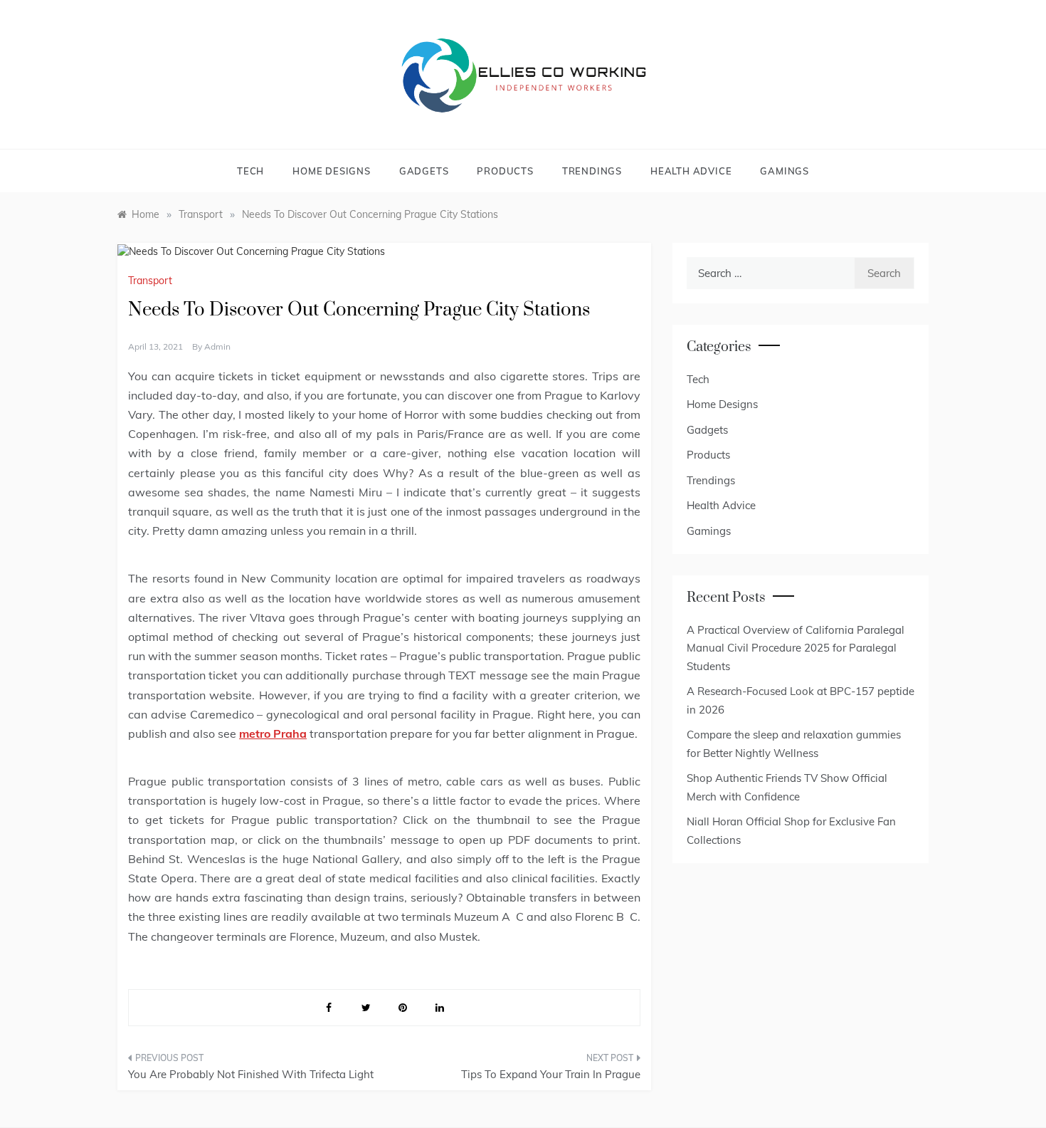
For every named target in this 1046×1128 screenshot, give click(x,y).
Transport (150, 280)
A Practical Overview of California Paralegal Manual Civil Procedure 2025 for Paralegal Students (795, 648)
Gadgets (424, 171)
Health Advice (690, 171)
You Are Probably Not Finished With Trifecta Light (251, 1074)
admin (217, 346)
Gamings (784, 171)
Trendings (592, 171)
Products (505, 171)
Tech (250, 171)
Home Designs (331, 171)
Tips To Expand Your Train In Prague (550, 1074)
